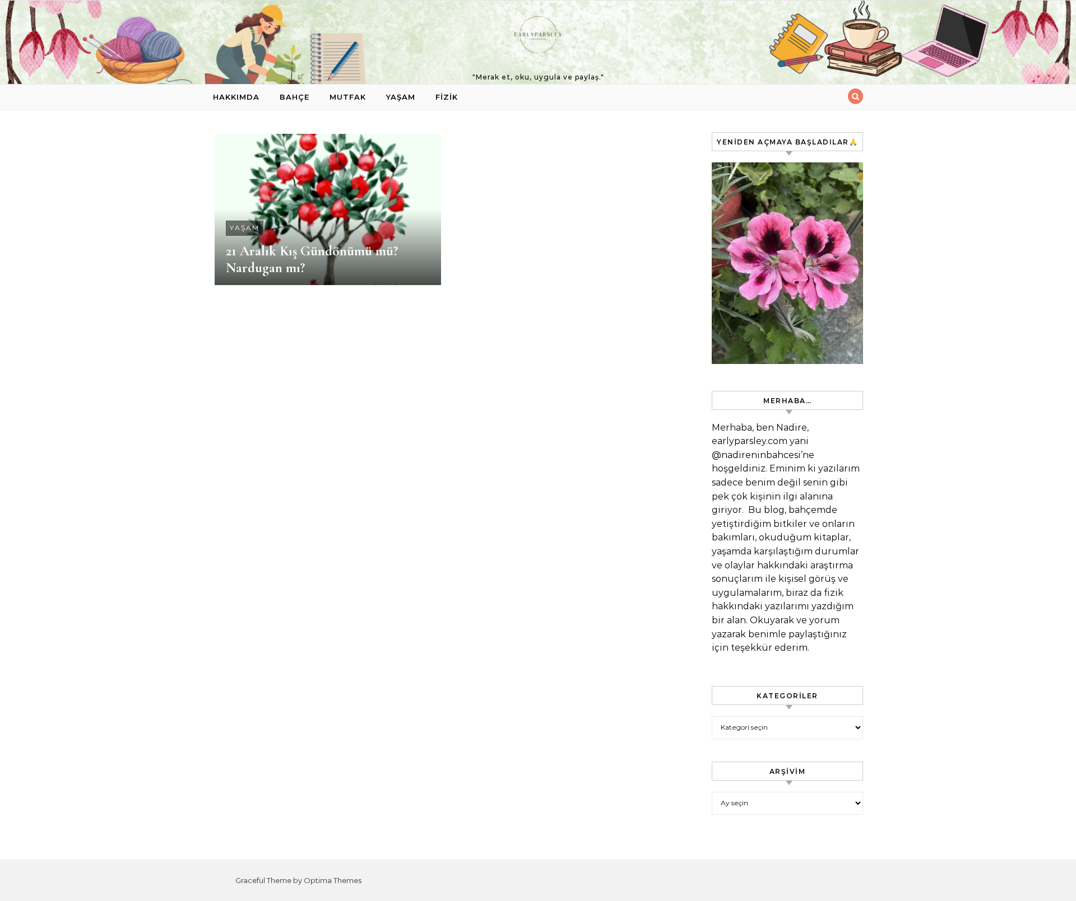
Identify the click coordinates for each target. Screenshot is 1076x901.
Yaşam (400, 96)
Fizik (446, 96)
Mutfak (348, 96)
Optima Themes (332, 880)
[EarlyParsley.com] (538, 37)
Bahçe (294, 96)
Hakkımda (236, 96)
